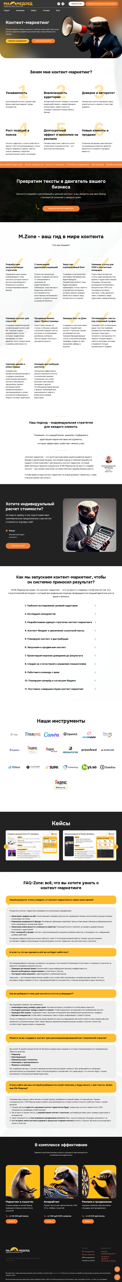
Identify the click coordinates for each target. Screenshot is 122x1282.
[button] (101, 4)
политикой (57, 1273)
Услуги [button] (6, 10)
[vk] (58, 3)
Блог (58, 10)
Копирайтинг (52, 1201)
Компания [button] (20, 10)
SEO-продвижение (88, 1251)
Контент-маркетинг (88, 1254)
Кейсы (33, 10)
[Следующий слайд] (115, 846)
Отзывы (46, 10)
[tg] (62, 3)
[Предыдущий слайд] (6, 846)
